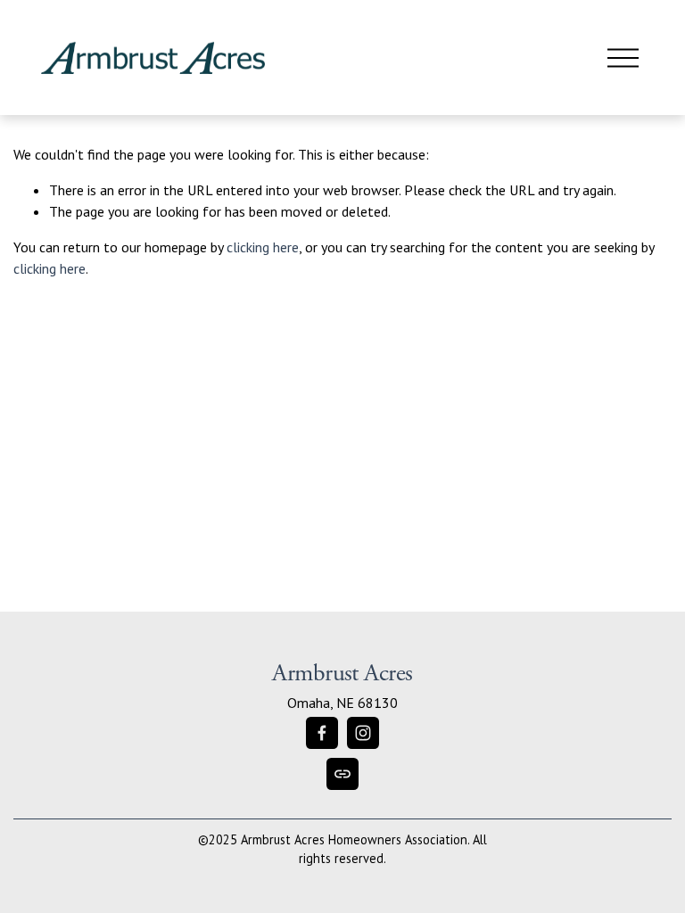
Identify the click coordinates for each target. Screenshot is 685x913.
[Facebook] (322, 733)
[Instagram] (363, 733)
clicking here (263, 247)
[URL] (342, 774)
